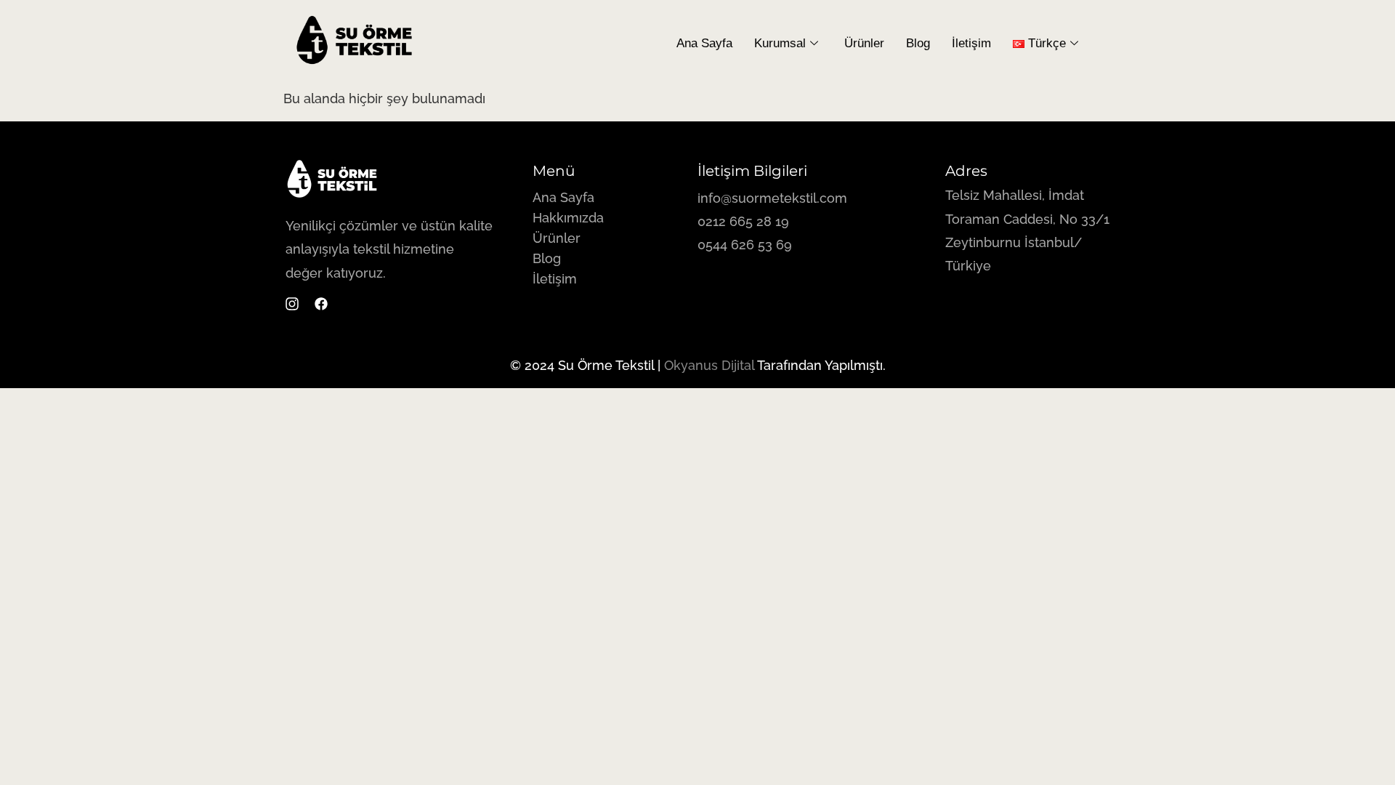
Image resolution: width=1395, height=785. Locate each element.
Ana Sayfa (704, 43)
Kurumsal (780, 43)
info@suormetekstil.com (772, 198)
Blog (918, 43)
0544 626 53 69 (747, 244)
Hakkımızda (568, 217)
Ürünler (864, 43)
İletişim (971, 43)
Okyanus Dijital (709, 365)
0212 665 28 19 (743, 221)
